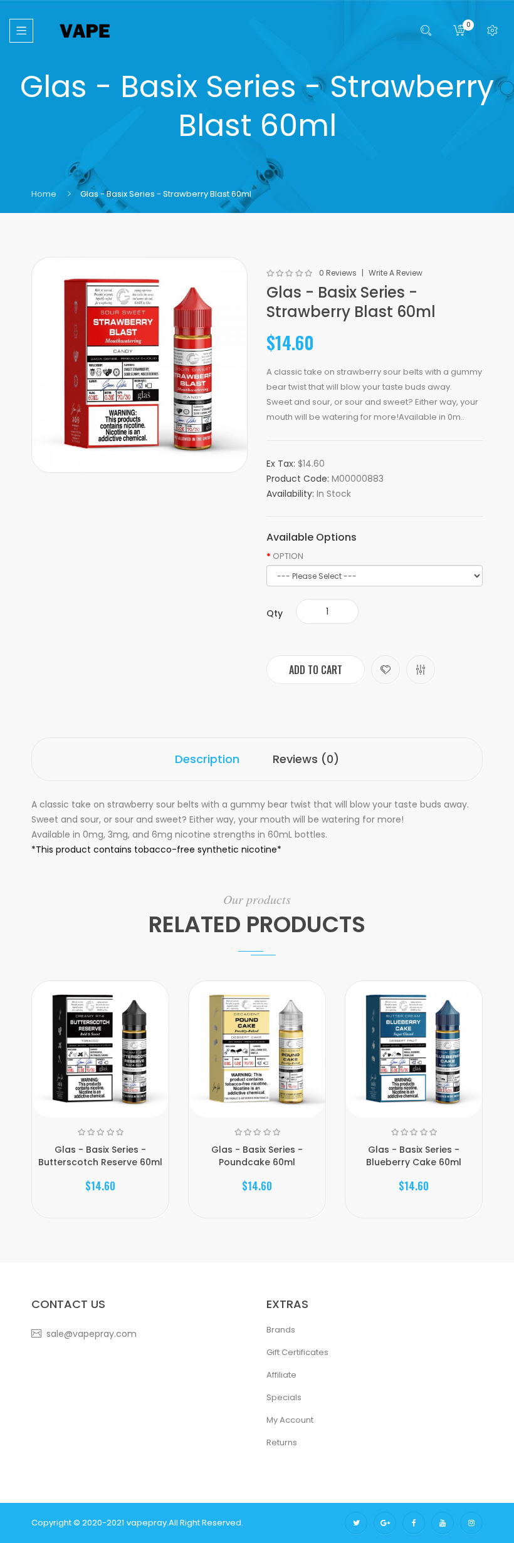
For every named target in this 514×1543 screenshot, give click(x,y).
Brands (280, 1330)
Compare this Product (420, 669)
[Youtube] (442, 1523)
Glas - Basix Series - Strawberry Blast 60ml (165, 194)
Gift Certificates (297, 1352)
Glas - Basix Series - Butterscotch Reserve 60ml (100, 1155)
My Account (289, 1420)
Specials (284, 1397)
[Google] (385, 1523)
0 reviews (338, 273)
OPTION (288, 556)
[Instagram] (471, 1523)
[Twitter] (356, 1523)
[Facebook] (413, 1523)
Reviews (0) (306, 759)
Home (43, 194)
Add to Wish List (385, 669)
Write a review (395, 273)
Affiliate (281, 1375)
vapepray (147, 1523)
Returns (281, 1442)
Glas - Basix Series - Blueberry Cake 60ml (413, 1155)
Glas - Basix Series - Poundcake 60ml (257, 1155)
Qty (274, 613)
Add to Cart (315, 669)
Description (207, 759)
